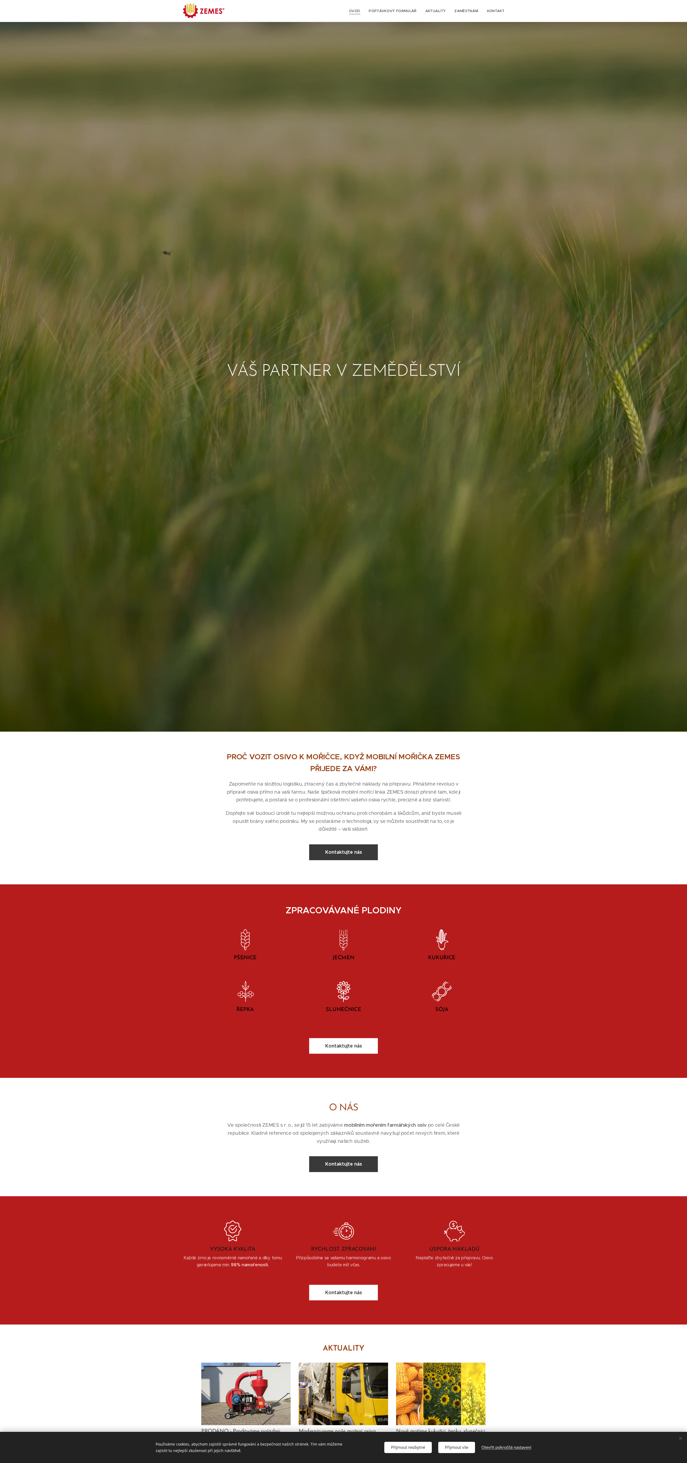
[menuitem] (356, 11)
